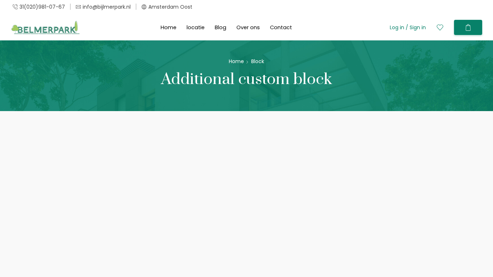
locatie (196, 27)
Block (257, 61)
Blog (220, 27)
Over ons (248, 27)
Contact (281, 27)
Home (168, 27)
